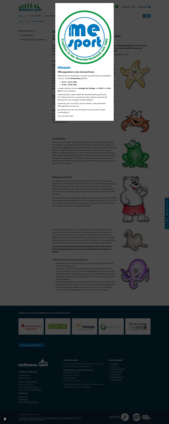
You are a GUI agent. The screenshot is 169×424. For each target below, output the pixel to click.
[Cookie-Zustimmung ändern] (5, 419)
